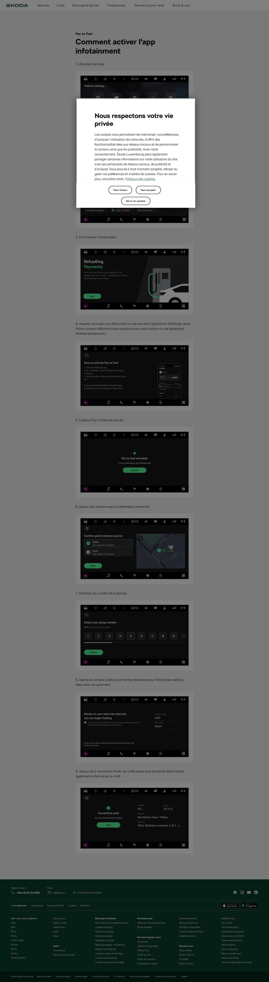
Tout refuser (120, 190)
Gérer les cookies (136, 201)
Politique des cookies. (140, 179)
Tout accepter (148, 190)
